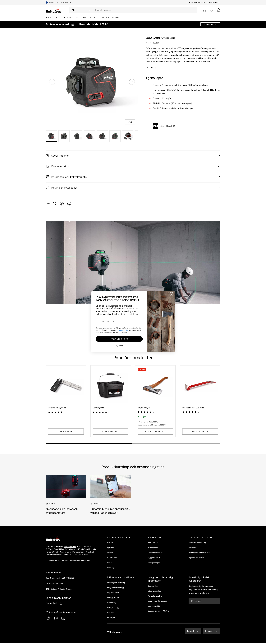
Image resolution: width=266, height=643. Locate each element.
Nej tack (119, 346)
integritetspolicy (122, 330)
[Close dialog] (171, 294)
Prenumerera (119, 338)
